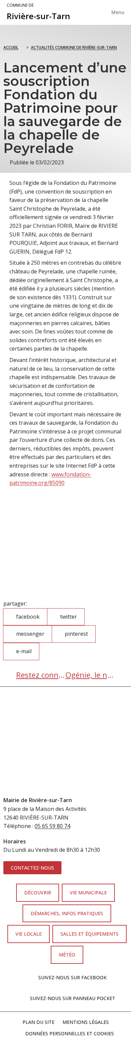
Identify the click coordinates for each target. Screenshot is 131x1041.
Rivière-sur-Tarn (38, 12)
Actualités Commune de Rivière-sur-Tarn (74, 47)
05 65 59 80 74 (52, 826)
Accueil (10, 47)
